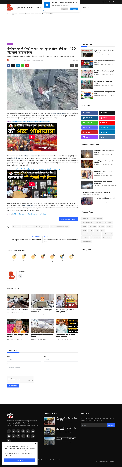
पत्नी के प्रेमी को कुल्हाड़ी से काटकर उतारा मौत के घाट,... (104, 199)
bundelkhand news (28, 227)
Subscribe (111, 425)
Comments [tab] (13, 350)
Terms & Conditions (102, 461)
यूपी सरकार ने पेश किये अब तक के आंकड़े (17, 309)
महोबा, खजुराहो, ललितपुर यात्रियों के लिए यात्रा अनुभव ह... (66, 429)
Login (103, 2)
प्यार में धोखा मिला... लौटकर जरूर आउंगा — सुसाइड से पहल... (103, 182)
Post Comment (12, 386)
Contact (9, 2)
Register (109, 2)
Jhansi (90, 230)
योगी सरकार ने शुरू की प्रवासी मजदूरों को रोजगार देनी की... (42, 310)
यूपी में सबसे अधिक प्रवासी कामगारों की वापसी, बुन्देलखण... (66, 310)
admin (8, 312)
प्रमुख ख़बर (14, 14)
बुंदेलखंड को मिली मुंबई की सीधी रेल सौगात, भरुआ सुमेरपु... (67, 419)
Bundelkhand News (96, 218)
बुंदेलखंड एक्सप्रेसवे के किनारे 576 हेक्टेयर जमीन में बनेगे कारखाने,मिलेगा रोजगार (31, 121)
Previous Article (36, 236)
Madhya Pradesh (107, 234)
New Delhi (85, 238)
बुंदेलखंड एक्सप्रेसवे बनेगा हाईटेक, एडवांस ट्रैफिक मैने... (66, 439)
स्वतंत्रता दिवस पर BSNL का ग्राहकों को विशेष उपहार (104, 92)
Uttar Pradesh (108, 222)
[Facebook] (9, 431)
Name (8, 356)
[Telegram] (14, 436)
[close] (35, 444)
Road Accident (107, 238)
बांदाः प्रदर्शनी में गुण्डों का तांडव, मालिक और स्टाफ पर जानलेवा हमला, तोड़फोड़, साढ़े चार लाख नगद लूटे (36, 169)
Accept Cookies (19, 460)
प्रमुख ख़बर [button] (20, 7)
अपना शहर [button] (30, 7)
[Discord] (9, 436)
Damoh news (16, 227)
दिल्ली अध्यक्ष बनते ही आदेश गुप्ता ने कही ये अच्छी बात (17, 336)
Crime (84, 230)
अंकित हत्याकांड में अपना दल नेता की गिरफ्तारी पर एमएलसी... (65, 336)
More (85, 7)
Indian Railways (87, 241)
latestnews (98, 222)
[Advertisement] (61, 29)
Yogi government (95, 238)
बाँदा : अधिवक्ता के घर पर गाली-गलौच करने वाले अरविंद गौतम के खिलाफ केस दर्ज (61, 240)
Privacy (111, 461)
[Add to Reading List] (76, 65)
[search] (113, 7)
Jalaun (102, 230)
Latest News (92, 226)
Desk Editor (21, 271)
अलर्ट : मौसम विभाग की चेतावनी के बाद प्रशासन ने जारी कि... (104, 61)
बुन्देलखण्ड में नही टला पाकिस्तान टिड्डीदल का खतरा (42, 336)
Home (8, 14)
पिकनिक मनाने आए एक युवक (62, 227)
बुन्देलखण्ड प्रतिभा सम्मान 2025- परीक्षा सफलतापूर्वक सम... (103, 172)
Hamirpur (109, 226)
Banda (84, 226)
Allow (74, 9)
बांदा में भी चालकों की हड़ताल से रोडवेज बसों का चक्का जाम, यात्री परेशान (29, 214)
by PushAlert (47, 10)
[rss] (9, 441)
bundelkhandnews (88, 222)
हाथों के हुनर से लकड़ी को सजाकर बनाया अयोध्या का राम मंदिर (26, 239)
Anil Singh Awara (98, 185)
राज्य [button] (38, 7)
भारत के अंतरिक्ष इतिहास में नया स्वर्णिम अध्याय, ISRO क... (104, 151)
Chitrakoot (85, 218)
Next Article (47, 236)
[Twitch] (28, 436)
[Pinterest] (18, 436)
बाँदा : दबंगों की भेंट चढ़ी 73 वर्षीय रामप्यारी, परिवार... (103, 82)
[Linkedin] (23, 436)
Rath (96, 230)
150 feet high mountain (42, 227)
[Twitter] (14, 431)
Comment (10, 364)
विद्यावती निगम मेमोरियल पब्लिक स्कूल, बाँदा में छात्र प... (104, 72)
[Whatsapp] (28, 431)
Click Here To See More (68, 219)
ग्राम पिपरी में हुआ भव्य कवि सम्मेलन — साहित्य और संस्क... (104, 161)
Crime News (97, 234)
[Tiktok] (23, 431)
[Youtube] (33, 431)
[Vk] (33, 436)
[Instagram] (18, 431)
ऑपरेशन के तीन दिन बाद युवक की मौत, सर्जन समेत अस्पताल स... (104, 51)
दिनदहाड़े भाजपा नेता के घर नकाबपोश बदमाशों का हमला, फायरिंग (96, 192)
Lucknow (101, 226)
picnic (52, 227)
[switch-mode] (114, 2)
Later (64, 9)
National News (86, 234)
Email (45, 356)
